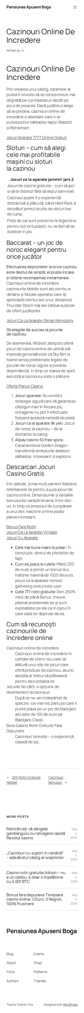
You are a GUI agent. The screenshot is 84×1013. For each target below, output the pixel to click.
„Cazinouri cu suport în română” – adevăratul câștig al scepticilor (35, 855)
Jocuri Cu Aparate (22, 537)
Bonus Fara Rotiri (21, 526)
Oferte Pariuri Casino (24, 386)
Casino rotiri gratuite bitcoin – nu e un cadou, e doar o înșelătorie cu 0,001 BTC (35, 877)
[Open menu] (75, 7)
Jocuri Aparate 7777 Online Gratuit (36, 137)
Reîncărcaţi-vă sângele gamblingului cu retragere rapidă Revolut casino (35, 833)
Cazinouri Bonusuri (55, 780)
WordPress (70, 1004)
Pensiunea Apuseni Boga (28, 6)
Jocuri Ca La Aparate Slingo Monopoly (39, 320)
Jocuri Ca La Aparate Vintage (31, 532)
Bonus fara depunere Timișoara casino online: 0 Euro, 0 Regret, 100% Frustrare (34, 899)
